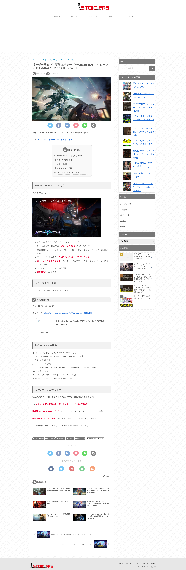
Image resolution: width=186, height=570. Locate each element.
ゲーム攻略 (61, 438)
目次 (70, 150)
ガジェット (125, 215)
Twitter (123, 226)
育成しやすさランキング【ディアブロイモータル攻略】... (143, 154)
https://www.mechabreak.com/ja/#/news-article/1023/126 (68, 313)
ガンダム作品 (51, 438)
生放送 (123, 221)
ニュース (71, 438)
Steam (101, 438)
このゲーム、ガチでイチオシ (68, 172)
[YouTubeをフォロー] (71, 468)
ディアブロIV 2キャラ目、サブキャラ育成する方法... (143, 131)
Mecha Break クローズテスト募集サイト (54, 139)
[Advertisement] (93, 37)
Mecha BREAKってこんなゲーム (70, 156)
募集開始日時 (63, 164)
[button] (152, 68)
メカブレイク (81, 438)
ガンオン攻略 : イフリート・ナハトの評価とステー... (143, 119)
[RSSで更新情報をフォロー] (92, 468)
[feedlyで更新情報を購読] (82, 468)
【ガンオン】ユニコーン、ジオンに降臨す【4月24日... (143, 187)
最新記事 (124, 209)
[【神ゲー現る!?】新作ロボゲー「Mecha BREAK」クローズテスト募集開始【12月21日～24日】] (67, 125)
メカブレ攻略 (126, 204)
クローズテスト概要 (64, 160)
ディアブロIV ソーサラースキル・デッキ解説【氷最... (143, 107)
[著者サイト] (51, 468)
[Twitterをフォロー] (61, 468)
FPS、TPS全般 (39, 438)
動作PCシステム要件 (65, 168)
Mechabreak (92, 438)
